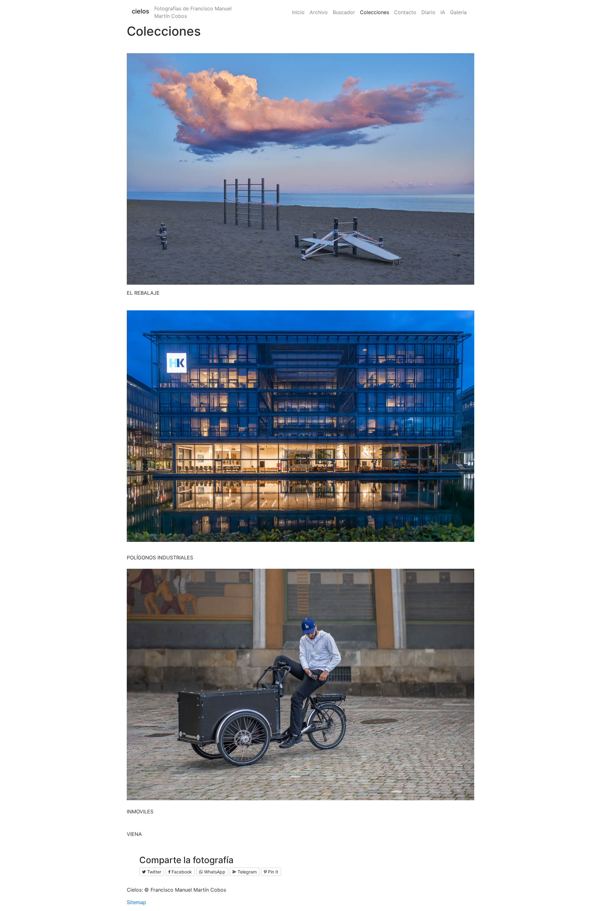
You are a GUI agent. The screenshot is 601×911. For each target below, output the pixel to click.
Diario (428, 12)
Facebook (181, 871)
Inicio (298, 12)
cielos (140, 11)
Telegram (246, 871)
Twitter (153, 871)
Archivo (319, 12)
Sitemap (136, 902)
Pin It (272, 871)
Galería (458, 12)
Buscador (344, 12)
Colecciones (374, 12)
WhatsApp (214, 871)
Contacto (405, 12)
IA (442, 12)
